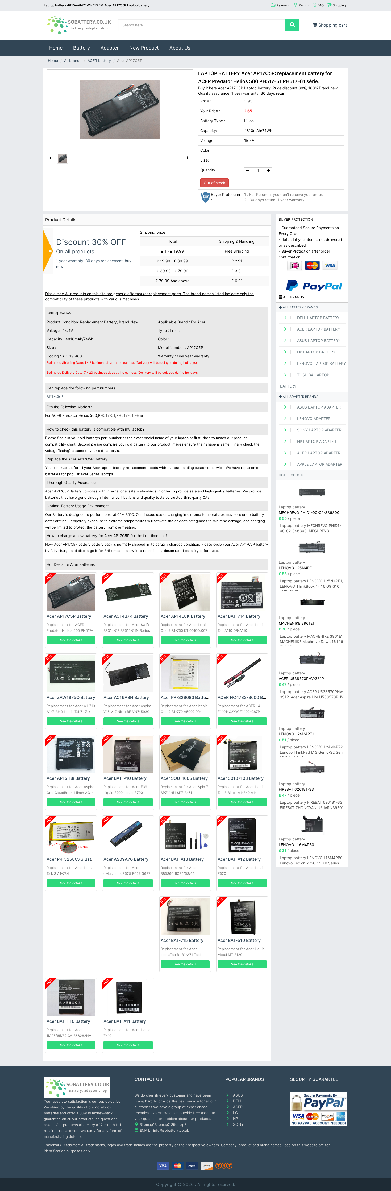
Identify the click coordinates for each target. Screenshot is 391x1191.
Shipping (339, 5)
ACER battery (99, 60)
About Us (179, 48)
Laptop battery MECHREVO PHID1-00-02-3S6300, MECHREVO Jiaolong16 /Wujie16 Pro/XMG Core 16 (310, 529)
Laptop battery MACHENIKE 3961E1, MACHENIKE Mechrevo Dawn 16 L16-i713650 (312, 640)
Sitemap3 (178, 1124)
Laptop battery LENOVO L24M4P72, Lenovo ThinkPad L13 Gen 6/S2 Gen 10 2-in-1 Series (312, 751)
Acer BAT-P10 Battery (125, 778)
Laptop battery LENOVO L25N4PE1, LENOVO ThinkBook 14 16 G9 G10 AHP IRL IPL (311, 585)
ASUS (237, 1095)
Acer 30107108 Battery (241, 778)
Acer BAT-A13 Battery (182, 859)
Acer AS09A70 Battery (125, 859)
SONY (238, 1124)
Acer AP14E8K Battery (183, 616)
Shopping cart (332, 25)
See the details (71, 640)
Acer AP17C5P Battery (69, 616)
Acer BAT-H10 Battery (68, 1021)
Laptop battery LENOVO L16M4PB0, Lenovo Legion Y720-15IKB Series (312, 860)
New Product (144, 48)
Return (304, 5)
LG (235, 1112)
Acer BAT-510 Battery (239, 940)
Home (58, 48)
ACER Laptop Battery (318, 329)
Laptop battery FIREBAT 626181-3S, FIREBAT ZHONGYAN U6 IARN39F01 (312, 805)
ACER (237, 1107)
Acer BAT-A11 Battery (124, 1021)
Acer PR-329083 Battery (185, 697)
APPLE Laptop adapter (319, 464)
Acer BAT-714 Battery (239, 616)
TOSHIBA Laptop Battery (304, 380)
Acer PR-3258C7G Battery (73, 859)
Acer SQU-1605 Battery (184, 778)
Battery (81, 48)
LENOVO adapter (313, 418)
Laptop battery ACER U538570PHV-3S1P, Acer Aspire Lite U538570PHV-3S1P (312, 695)
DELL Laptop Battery (317, 317)
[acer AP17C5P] (120, 109)
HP (235, 1118)
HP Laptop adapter (316, 441)
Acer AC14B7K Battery (125, 616)
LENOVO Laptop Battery (321, 363)
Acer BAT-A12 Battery (239, 859)
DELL (237, 1101)
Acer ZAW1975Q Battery (71, 697)
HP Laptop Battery (315, 352)
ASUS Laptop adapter (318, 407)
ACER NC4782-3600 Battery (246, 697)
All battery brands (300, 307)
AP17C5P (55, 396)
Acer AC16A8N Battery (126, 697)
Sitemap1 (147, 1124)
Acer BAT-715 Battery (182, 940)
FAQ (321, 5)
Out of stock (214, 182)
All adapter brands (300, 397)
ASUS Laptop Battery (318, 340)
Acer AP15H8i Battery (68, 778)
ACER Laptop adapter (318, 453)
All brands (72, 60)
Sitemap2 (162, 1124)
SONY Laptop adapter (319, 430)
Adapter (110, 48)
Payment (283, 5)
